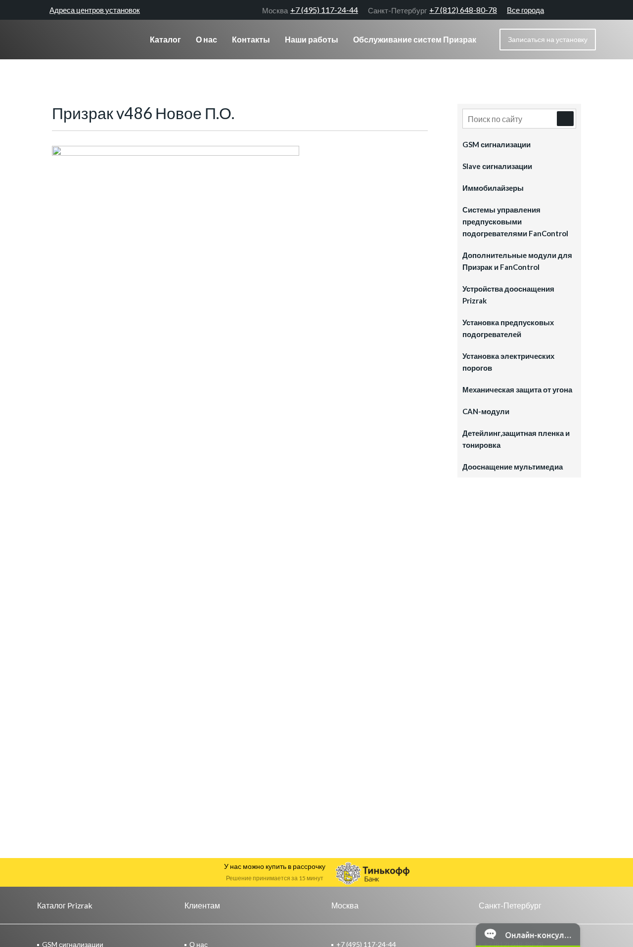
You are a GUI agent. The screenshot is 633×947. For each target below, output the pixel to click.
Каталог (165, 39)
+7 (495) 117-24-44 (310, 10)
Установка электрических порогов (508, 361)
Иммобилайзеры (493, 187)
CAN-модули (485, 411)
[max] (591, 10)
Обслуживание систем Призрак (414, 39)
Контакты (251, 39)
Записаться (548, 39)
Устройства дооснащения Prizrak (508, 294)
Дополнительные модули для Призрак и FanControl (517, 261)
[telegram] (574, 10)
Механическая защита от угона (517, 389)
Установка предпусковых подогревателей (508, 328)
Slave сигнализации (497, 166)
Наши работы (311, 39)
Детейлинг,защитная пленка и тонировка (516, 439)
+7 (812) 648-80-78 (432, 10)
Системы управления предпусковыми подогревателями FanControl (515, 221)
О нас (206, 39)
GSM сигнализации (496, 144)
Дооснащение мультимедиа (512, 466)
